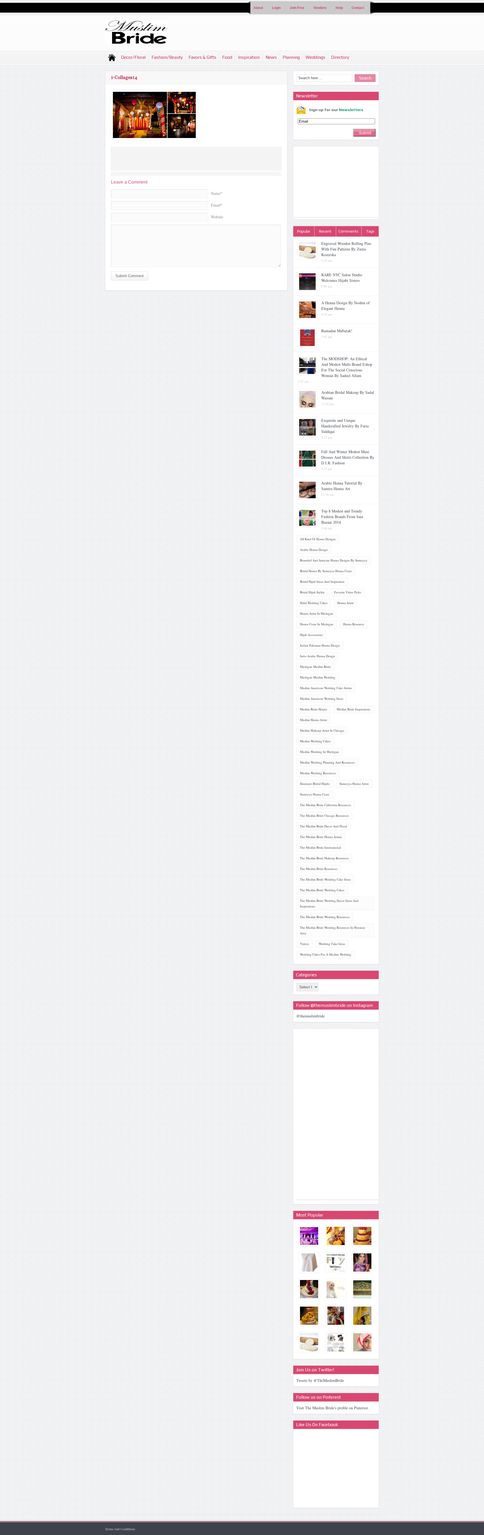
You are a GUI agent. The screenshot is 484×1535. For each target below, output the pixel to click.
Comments (349, 231)
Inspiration (249, 57)
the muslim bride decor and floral (323, 826)
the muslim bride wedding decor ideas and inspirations (329, 903)
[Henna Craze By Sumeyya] (335, 1235)
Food (227, 57)
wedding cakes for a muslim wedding (325, 954)
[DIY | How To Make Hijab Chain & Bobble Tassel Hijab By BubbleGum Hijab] (362, 1342)
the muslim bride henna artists (321, 837)
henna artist (345, 603)
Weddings (315, 57)
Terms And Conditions (120, 1529)
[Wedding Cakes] (362, 1235)
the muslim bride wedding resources (325, 917)
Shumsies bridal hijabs (315, 783)
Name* (216, 193)
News (271, 57)
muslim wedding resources (318, 773)
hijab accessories (311, 635)
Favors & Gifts (202, 57)
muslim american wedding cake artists (326, 688)
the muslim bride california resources (325, 805)
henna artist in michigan (316, 613)
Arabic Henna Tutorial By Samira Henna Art (341, 485)
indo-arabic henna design (317, 656)
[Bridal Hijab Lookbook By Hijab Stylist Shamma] (335, 1289)
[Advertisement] (336, 182)
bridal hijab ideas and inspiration (322, 581)
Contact (358, 8)
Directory (340, 57)
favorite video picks (347, 592)
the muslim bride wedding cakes (322, 890)
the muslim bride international (320, 847)
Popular (303, 231)
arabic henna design (314, 549)
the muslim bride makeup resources (324, 858)
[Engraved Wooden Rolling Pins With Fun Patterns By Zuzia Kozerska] (309, 1342)
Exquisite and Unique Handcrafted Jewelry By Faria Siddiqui (345, 426)
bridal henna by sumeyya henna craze (326, 571)
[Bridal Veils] (362, 1315)
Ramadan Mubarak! (336, 330)
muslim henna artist (313, 720)
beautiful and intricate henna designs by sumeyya (333, 560)
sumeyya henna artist (354, 783)
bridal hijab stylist (312, 592)
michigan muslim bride (315, 666)
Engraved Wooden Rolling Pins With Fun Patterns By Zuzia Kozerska (346, 249)
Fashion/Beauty (167, 57)
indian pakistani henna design (320, 645)
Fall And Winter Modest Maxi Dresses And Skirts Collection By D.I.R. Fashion (347, 457)
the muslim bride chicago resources (324, 815)
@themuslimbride (310, 1016)
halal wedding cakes (313, 603)
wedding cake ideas (332, 944)
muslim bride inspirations (353, 709)
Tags (370, 231)
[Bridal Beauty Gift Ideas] (335, 1342)
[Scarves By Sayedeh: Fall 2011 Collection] (309, 1262)
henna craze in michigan (316, 624)
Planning (291, 57)
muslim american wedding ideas (321, 698)
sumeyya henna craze (314, 794)
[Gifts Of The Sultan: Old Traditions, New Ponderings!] (362, 1289)
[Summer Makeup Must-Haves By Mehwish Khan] (335, 1262)
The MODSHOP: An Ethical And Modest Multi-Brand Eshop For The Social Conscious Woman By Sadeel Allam (346, 367)
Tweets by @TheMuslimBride (320, 1380)
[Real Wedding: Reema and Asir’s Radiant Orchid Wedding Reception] (309, 1235)
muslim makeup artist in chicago (322, 730)
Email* (216, 205)
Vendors (320, 8)
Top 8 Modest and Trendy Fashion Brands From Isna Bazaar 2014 (342, 516)
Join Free (297, 8)
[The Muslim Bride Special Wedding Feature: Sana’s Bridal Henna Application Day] (335, 1315)
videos (304, 944)
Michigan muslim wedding (317, 677)
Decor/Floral (133, 57)
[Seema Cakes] (309, 1289)
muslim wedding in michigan (319, 752)
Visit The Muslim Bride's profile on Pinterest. (332, 1407)
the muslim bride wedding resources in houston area (332, 930)
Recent (325, 231)
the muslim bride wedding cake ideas (325, 879)
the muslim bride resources (318, 869)
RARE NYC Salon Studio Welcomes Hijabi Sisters (341, 277)
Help (339, 8)
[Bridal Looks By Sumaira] (362, 1262)
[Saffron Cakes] (309, 1315)
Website (217, 216)
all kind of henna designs (318, 539)
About (258, 8)
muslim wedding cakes (315, 741)
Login (276, 8)
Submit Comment (129, 276)
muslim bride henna (313, 709)
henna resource (353, 624)
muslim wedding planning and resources (327, 762)
